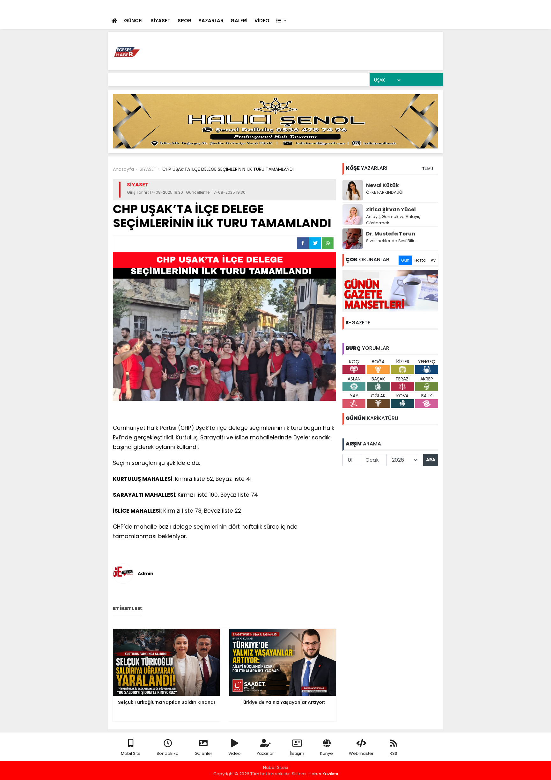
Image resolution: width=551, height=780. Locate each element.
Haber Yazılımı (323, 774)
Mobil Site (131, 753)
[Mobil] (354, 6)
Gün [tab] (405, 260)
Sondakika (168, 753)
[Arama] (366, 6)
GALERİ (239, 20)
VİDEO (261, 20)
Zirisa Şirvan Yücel (391, 209)
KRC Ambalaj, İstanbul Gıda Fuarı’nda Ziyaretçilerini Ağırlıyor (233, 7)
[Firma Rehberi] (393, 6)
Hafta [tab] (420, 260)
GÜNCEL (133, 20)
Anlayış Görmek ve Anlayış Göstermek (393, 219)
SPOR (184, 20)
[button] (281, 20)
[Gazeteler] (406, 6)
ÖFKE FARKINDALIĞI (384, 192)
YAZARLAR (211, 20)
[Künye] (419, 6)
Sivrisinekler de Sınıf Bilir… (391, 241)
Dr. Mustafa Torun (390, 233)
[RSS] (432, 6)
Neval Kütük (382, 185)
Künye (326, 753)
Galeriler (203, 753)
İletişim (297, 753)
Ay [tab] (433, 260)
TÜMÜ (427, 168)
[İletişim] (379, 6)
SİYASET (161, 20)
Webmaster (361, 753)
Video (234, 753)
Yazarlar (265, 753)
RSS (393, 753)
